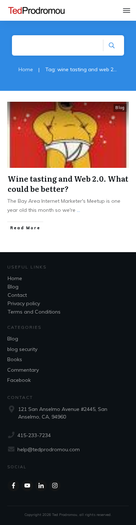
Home (15, 278)
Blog (120, 107)
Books (14, 359)
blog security (22, 349)
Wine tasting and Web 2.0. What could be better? (68, 183)
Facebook (19, 380)
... (78, 210)
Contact (17, 295)
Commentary (23, 370)
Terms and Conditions (34, 311)
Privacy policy (24, 303)
